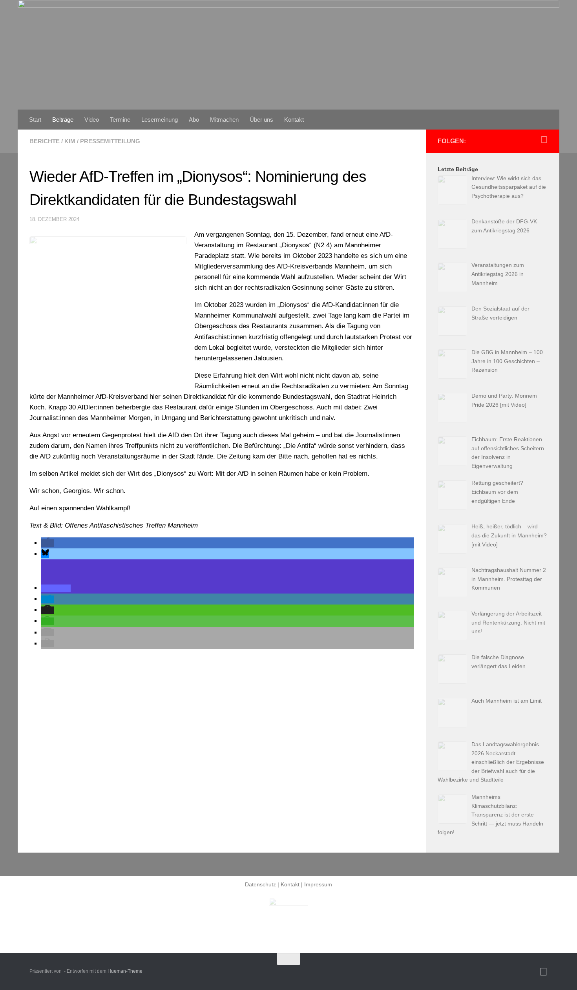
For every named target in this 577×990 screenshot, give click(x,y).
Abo (194, 119)
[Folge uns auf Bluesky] (544, 140)
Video (91, 119)
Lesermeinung (159, 119)
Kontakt (294, 119)
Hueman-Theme (125, 971)
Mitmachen (224, 119)
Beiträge (62, 119)
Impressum (318, 884)
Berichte (44, 141)
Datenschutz (260, 884)
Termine (120, 119)
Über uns (261, 119)
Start (35, 119)
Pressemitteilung (110, 141)
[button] (47, 543)
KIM (69, 141)
